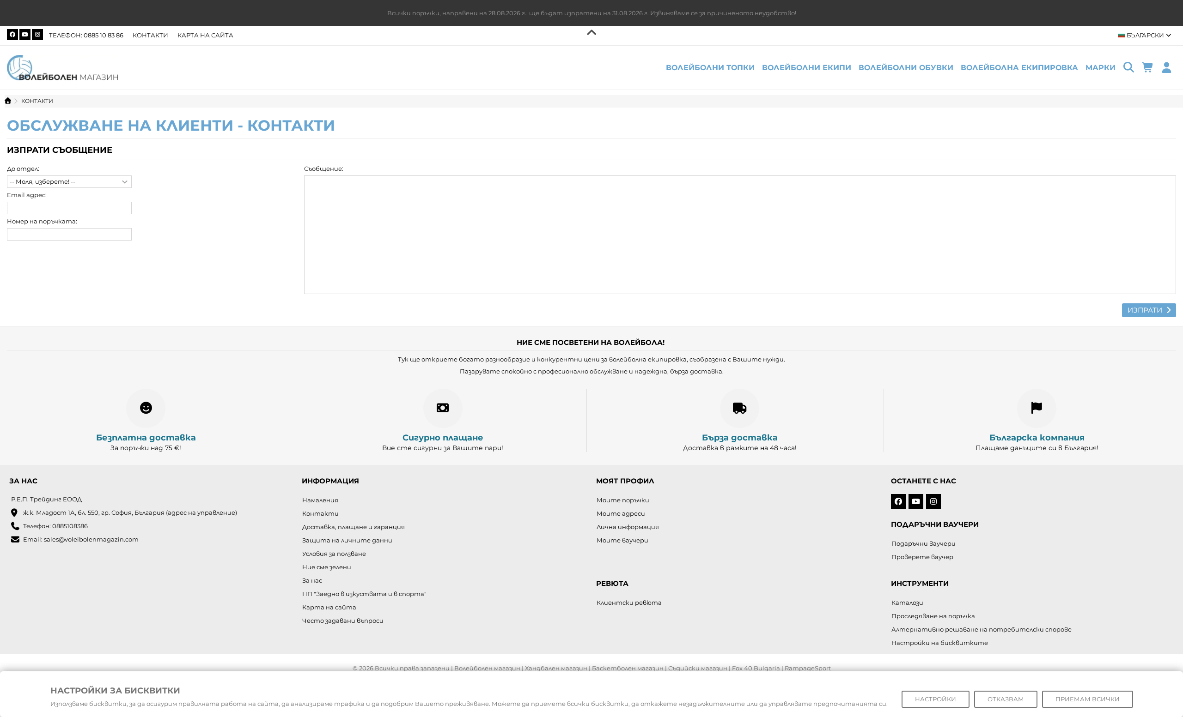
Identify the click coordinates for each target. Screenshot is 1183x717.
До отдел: (23, 168)
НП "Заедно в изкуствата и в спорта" (364, 593)
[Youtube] (24, 34)
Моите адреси (621, 513)
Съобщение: (323, 168)
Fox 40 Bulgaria (756, 668)
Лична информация (628, 526)
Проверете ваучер (922, 556)
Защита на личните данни (347, 540)
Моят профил (625, 480)
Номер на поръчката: (42, 221)
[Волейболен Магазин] (62, 67)
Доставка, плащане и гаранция (353, 526)
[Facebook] (12, 34)
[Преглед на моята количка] (1147, 67)
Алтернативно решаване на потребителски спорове (981, 629)
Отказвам (1006, 699)
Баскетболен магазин (628, 668)
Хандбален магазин (556, 668)
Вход (1166, 67)
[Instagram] (37, 34)
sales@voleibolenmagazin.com (91, 539)
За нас (312, 580)
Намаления (320, 500)
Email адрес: (27, 195)
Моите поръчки (623, 500)
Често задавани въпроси (343, 620)
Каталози (907, 602)
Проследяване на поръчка (933, 616)
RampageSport (808, 668)
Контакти (150, 35)
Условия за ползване (334, 553)
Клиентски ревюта (629, 602)
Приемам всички (1087, 699)
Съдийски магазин (697, 668)
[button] (1100, 67)
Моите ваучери (622, 540)
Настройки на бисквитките (939, 642)
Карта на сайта (205, 35)
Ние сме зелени (326, 567)
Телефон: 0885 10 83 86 (86, 35)
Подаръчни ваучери (923, 543)
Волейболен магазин (487, 668)
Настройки (935, 699)
